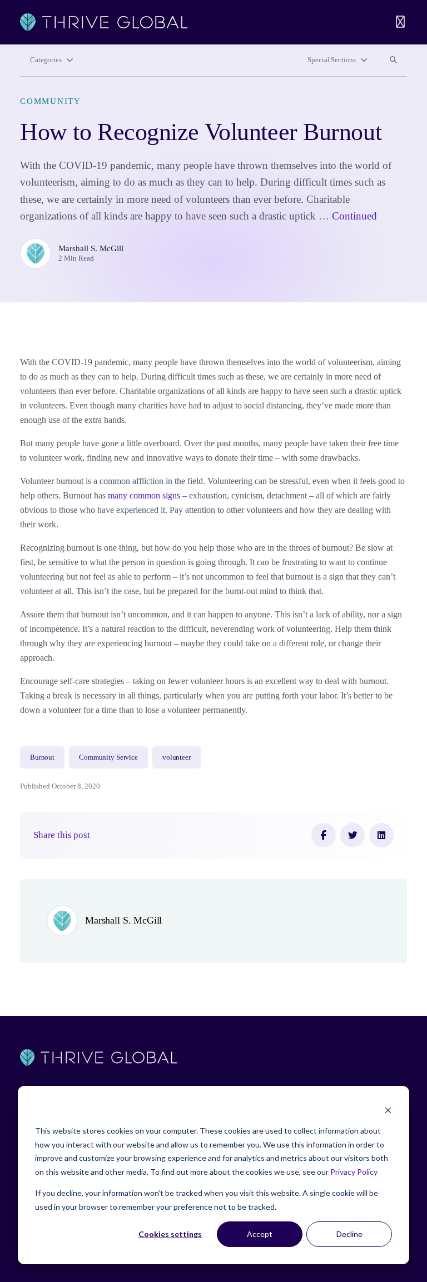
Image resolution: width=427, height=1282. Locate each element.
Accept (259, 1234)
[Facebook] (323, 835)
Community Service (108, 757)
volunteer (176, 757)
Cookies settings (170, 1234)
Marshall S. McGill (90, 248)
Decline (349, 1234)
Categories (46, 60)
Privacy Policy (354, 1171)
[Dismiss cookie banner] (388, 1110)
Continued (354, 216)
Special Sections (331, 60)
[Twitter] (352, 835)
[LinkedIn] (381, 835)
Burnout (42, 757)
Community (50, 101)
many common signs (144, 495)
